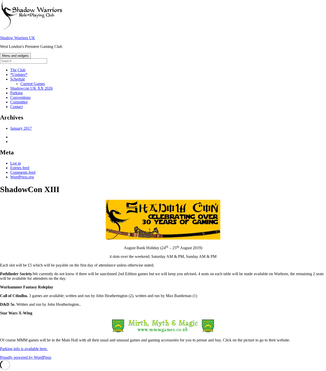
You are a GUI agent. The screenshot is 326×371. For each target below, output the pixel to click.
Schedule (17, 79)
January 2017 (21, 128)
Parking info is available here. (24, 349)
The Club (17, 70)
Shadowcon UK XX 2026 (31, 88)
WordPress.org (22, 177)
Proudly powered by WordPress (25, 357)
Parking (16, 93)
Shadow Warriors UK (17, 38)
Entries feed (19, 168)
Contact (16, 106)
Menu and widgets (15, 56)
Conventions (20, 97)
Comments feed (22, 172)
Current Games (32, 84)
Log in (15, 163)
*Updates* (19, 74)
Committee (19, 102)
